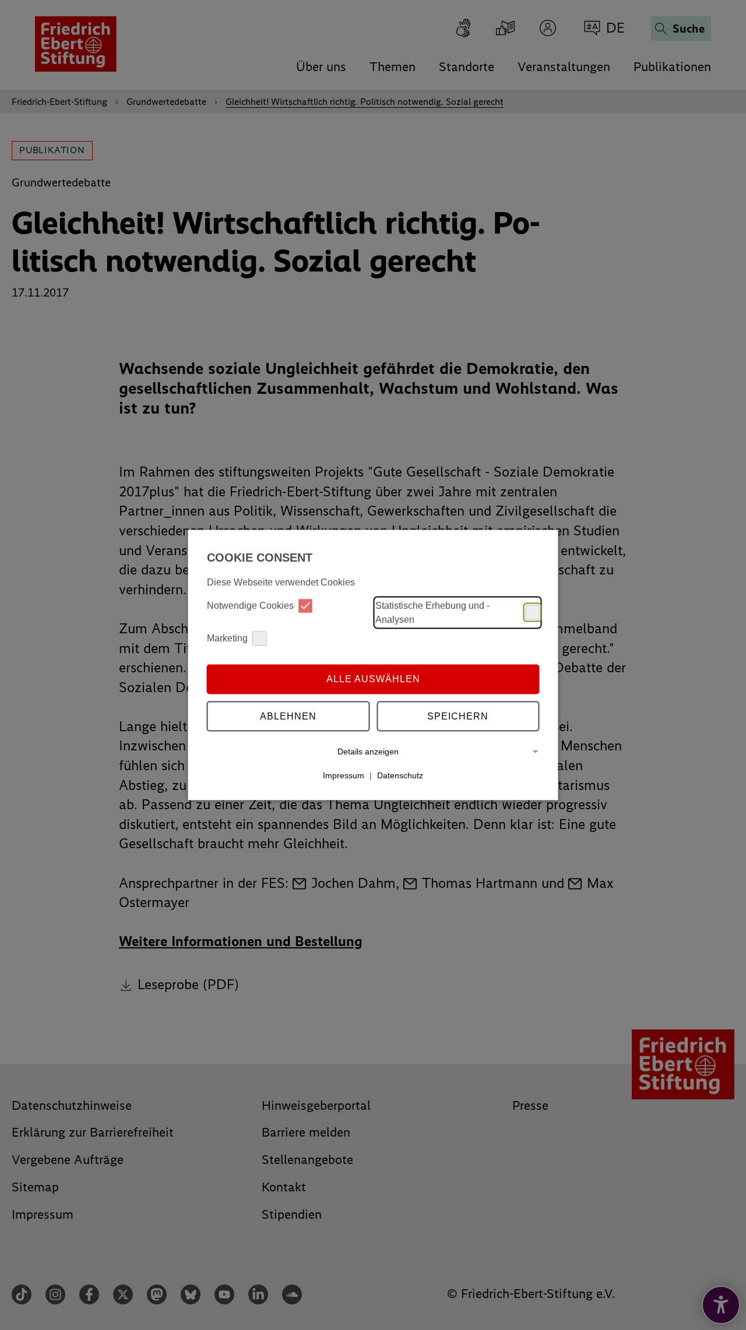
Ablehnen (288, 716)
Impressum (343, 775)
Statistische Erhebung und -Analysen (432, 612)
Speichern (457, 716)
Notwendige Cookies (250, 606)
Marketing (227, 638)
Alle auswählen (373, 679)
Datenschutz (400, 775)
